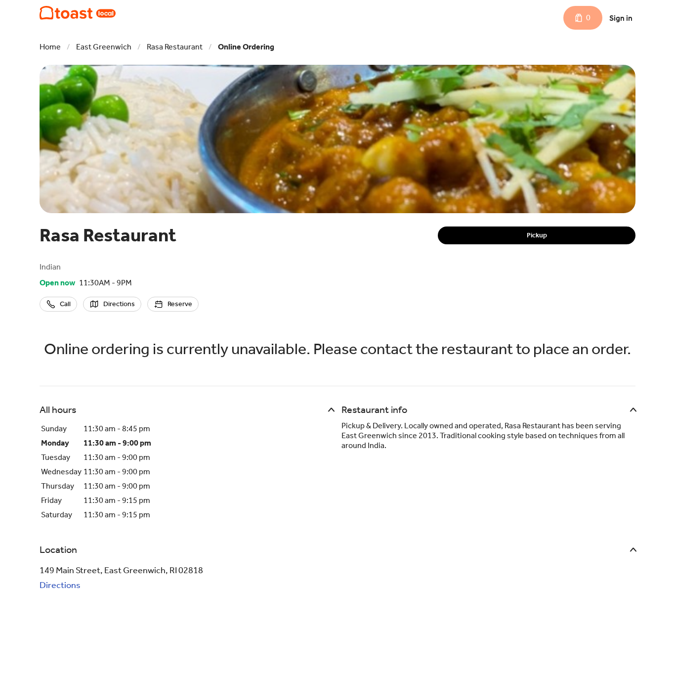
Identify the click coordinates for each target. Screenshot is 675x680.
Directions (60, 585)
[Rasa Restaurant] (78, 13)
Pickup (537, 235)
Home (50, 46)
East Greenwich (103, 46)
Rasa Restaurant (175, 46)
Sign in (621, 18)
